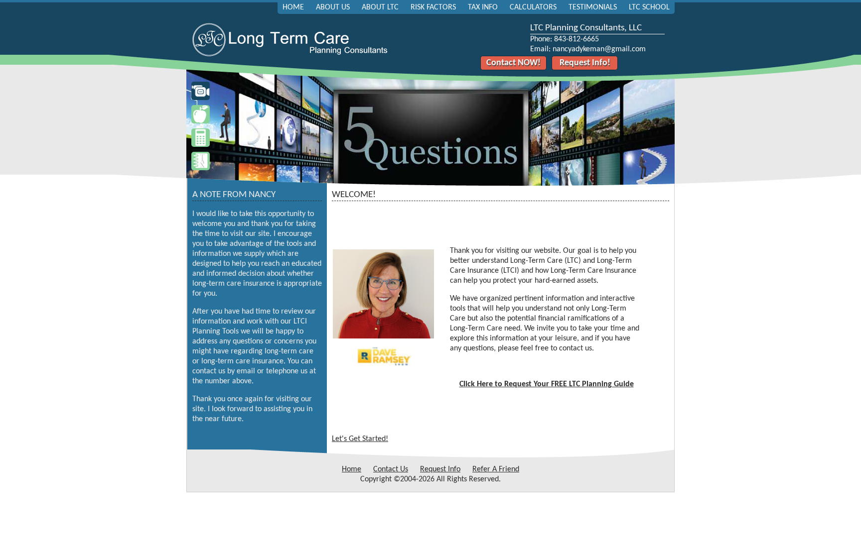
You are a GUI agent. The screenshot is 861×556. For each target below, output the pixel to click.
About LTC (380, 7)
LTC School (649, 7)
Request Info (440, 469)
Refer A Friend (495, 469)
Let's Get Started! (360, 439)
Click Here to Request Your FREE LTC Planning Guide (546, 384)
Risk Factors (433, 7)
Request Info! (585, 63)
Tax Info (483, 7)
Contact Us (390, 469)
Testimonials (593, 7)
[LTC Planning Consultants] (291, 55)
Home (293, 7)
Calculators (533, 7)
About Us (333, 7)
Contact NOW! (513, 63)
